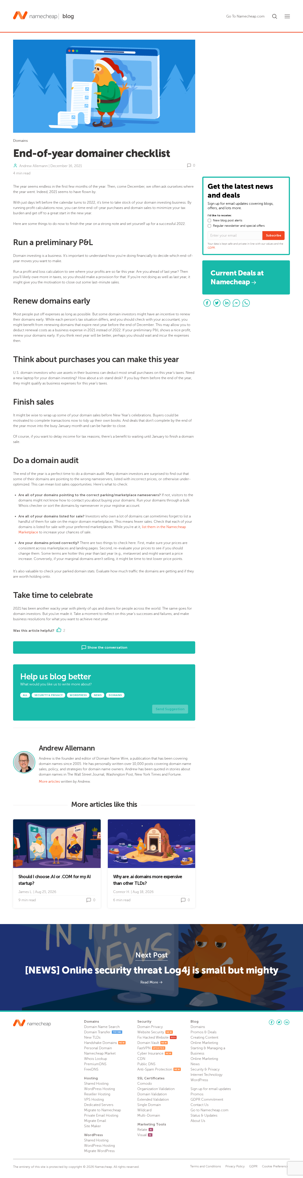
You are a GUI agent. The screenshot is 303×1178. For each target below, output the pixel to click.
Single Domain (149, 1105)
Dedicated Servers (98, 1105)
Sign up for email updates (211, 1089)
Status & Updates (204, 1116)
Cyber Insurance (154, 1053)
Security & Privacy (205, 1069)
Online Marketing (204, 1043)
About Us (198, 1121)
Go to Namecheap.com (209, 1110)
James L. (25, 892)
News (195, 1064)
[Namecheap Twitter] (279, 1022)
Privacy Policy (235, 1166)
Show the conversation (107, 647)
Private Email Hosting (101, 1116)
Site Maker (92, 1126)
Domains (20, 141)
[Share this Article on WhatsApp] (246, 303)
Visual (144, 1135)
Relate (144, 1130)
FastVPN (150, 1048)
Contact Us (200, 1105)
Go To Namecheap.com (245, 16)
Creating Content (204, 1038)
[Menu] (287, 16)
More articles (49, 782)
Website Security (154, 1032)
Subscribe (273, 235)
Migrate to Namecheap (102, 1110)
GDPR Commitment (207, 1100)
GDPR (211, 247)
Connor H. (121, 892)
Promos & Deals (203, 1032)
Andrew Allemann (33, 166)
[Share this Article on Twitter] (217, 303)
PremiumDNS (95, 1064)
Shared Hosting (96, 1084)
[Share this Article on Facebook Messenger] (236, 303)
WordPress (199, 1080)
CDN (141, 1059)
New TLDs (92, 1038)
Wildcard (144, 1110)
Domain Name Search (102, 1027)
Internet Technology (206, 1075)
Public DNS (146, 1064)
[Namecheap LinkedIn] (286, 1022)
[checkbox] (209, 220)
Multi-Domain (148, 1116)
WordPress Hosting (99, 1089)
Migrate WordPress (99, 1151)
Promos (197, 1094)
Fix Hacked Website (156, 1038)
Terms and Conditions (205, 1166)
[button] (274, 16)
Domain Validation (152, 1094)
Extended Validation (153, 1100)
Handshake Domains (104, 1043)
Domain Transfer (102, 1032)
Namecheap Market (100, 1053)
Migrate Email (95, 1121)
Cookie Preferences (276, 1166)
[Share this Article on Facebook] (207, 303)
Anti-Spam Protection (158, 1069)
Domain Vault (152, 1043)
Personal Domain (98, 1048)
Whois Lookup (95, 1059)
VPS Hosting (94, 1100)
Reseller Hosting (97, 1094)
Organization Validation (156, 1089)
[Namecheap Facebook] (271, 1022)
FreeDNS (91, 1069)
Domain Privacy (150, 1027)
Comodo (144, 1084)
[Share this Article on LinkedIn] (227, 303)
